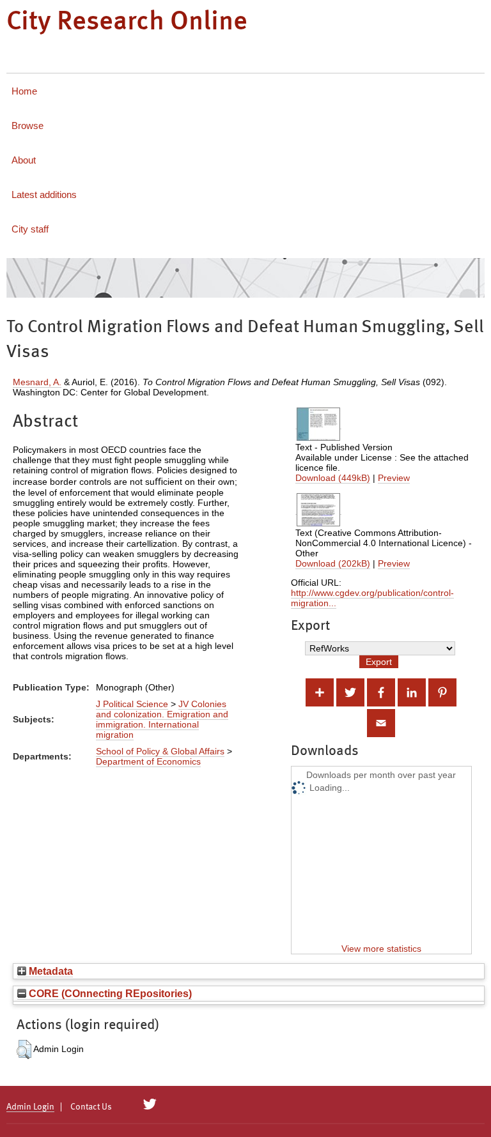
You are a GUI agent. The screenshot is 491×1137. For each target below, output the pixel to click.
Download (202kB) (332, 563)
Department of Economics (148, 761)
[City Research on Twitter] (150, 1104)
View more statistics (381, 948)
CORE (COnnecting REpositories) (109, 993)
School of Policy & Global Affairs (160, 751)
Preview (394, 478)
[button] (24, 1049)
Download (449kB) (332, 478)
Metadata (49, 971)
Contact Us (91, 1107)
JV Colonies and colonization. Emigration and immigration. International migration (162, 719)
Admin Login (30, 1107)
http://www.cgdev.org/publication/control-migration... (372, 598)
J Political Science (132, 704)
